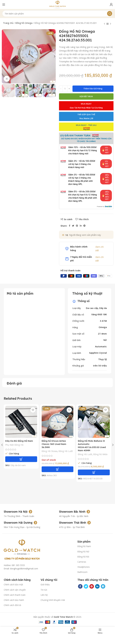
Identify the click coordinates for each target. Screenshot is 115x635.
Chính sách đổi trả (12, 605)
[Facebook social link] (69, 226)
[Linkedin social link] (81, 226)
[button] (94, 472)
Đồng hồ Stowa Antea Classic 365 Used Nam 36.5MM (54, 444)
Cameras (81, 561)
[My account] (111, 5)
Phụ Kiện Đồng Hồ (14, 444)
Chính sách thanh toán (14, 594)
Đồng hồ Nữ (83, 551)
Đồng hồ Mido (100, 454)
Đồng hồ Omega (23, 22)
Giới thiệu (45, 584)
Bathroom (82, 572)
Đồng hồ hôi (83, 556)
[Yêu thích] (33, 410)
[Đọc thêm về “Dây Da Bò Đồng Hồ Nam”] (21, 459)
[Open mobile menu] (4, 5)
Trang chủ (8, 22)
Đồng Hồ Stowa (49, 451)
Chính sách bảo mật (13, 584)
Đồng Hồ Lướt (66, 451)
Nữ (105, 339)
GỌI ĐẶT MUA (86, 96)
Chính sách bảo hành (14, 600)
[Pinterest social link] (77, 226)
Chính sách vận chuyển (15, 589)
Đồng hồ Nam (84, 546)
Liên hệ (44, 594)
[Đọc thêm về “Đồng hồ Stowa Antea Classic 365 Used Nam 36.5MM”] (58, 469)
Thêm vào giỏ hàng (92, 88)
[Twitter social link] (73, 226)
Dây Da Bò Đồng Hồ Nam (19, 440)
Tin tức (44, 589)
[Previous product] (104, 23)
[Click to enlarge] (7, 79)
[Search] (109, 13)
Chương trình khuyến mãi (53, 600)
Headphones (83, 566)
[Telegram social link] (84, 226)
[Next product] (110, 23)
